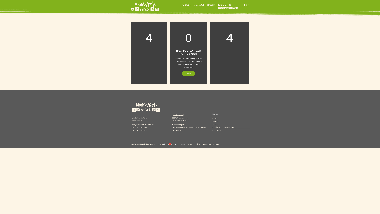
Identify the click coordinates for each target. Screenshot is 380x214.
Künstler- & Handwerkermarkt (223, 127)
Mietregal (198, 4)
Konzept (185, 4)
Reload (189, 74)
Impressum (216, 130)
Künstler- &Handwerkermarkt (228, 6)
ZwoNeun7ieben (180, 144)
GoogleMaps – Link (179, 130)
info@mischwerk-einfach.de (143, 125)
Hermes (211, 4)
